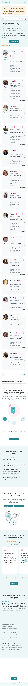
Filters (23, 18)
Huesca (9, 645)
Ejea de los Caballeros (11, 647)
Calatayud (18, 645)
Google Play (19, 506)
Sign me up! (14, 583)
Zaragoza (4, 645)
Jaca (18, 649)
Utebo (3, 634)
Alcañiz (10, 649)
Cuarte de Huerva (17, 636)
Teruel (13, 645)
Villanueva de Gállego (11, 634)
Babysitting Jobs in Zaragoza (9, 628)
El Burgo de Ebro (6, 639)
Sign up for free (14, 41)
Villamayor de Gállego (7, 638)
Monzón (20, 647)
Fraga (14, 649)
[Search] (3, 19)
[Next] (24, 374)
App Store (9, 506)
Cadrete (14, 639)
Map (15, 678)
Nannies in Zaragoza (7, 626)
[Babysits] (6, 2)
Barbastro (4, 649)
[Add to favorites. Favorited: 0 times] (23, 260)
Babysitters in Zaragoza (8, 624)
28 (20, 374)
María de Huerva (18, 638)
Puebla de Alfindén (7, 636)
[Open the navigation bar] (25, 2)
